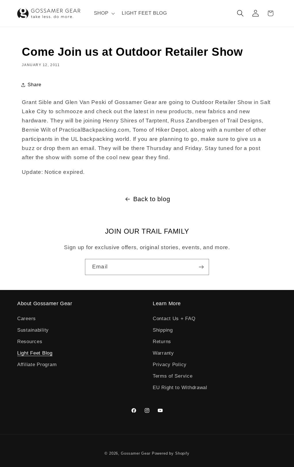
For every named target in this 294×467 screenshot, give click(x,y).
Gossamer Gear (135, 453)
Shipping (163, 330)
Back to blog (151, 199)
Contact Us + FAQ (174, 318)
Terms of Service (173, 376)
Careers (26, 318)
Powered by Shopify (170, 453)
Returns (162, 341)
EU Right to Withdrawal (180, 387)
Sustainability (33, 330)
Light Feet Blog (35, 353)
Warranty (163, 353)
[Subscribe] (201, 267)
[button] (104, 13)
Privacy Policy (170, 364)
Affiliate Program (37, 364)
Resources (29, 341)
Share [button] (34, 84)
